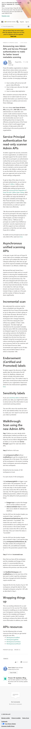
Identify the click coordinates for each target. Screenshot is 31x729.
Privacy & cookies (16, 718)
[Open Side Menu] (2, 21)
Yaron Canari (10, 62)
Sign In (27, 21)
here (21, 237)
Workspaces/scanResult (13, 644)
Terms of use (25, 718)
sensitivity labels (14, 398)
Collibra (12, 184)
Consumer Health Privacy (8, 726)
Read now (13, 36)
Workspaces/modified (13, 637)
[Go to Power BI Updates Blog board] (5, 679)
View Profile (13, 672)
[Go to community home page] (10, 21)
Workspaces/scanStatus (13, 641)
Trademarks (4, 721)
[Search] (17, 22)
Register (22, 21)
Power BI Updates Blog (8, 26)
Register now (6, 16)
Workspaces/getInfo (12, 639)
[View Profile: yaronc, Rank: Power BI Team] (5, 63)
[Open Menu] (28, 26)
